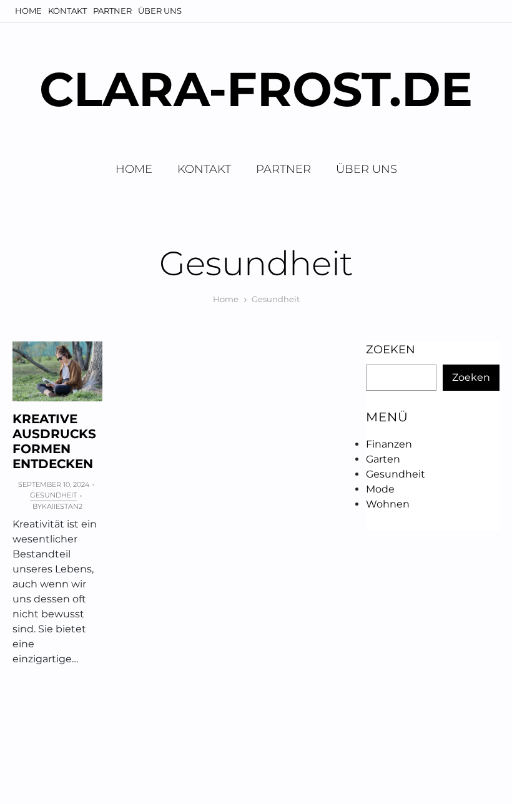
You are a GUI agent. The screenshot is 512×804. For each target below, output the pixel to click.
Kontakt (67, 11)
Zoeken (390, 349)
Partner (112, 11)
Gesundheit (53, 495)
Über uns (160, 11)
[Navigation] (489, 11)
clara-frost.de (256, 89)
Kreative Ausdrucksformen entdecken (54, 441)
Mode (380, 489)
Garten (383, 459)
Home (28, 11)
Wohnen (388, 504)
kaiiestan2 (62, 506)
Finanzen (389, 444)
